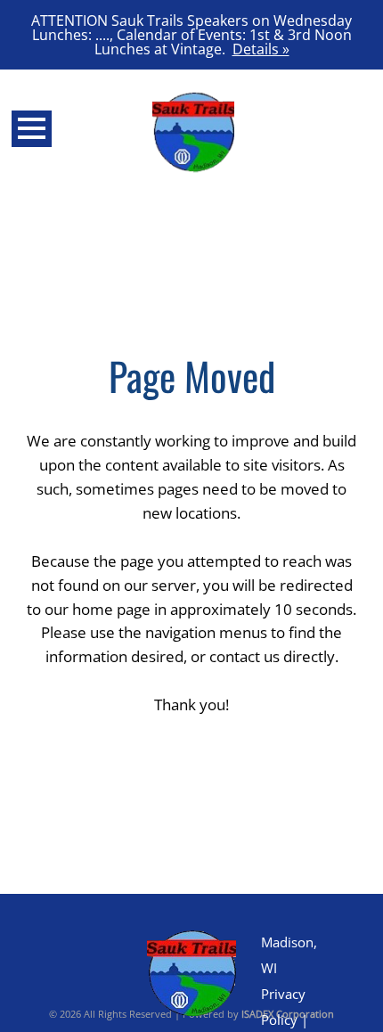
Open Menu (32, 129)
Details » (260, 49)
